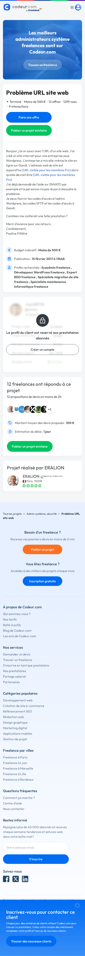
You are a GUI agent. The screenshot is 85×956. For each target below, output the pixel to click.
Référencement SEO (17, 711)
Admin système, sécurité (41, 514)
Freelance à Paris (15, 757)
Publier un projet (42, 549)
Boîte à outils (12, 625)
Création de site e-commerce (23, 706)
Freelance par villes (18, 750)
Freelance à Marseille (18, 768)
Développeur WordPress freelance (39, 272)
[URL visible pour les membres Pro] (46, 170)
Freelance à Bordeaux (18, 779)
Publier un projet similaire (29, 130)
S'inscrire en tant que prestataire (26, 665)
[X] (15, 879)
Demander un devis (16, 654)
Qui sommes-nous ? (16, 614)
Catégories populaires (20, 693)
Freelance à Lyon (15, 763)
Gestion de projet (15, 739)
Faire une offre (29, 117)
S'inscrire (35, 859)
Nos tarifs (10, 619)
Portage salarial (14, 676)
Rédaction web (13, 717)
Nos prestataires (14, 671)
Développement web (17, 700)
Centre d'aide (12, 803)
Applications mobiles (17, 733)
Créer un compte (42, 349)
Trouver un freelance (42, 65)
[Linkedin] (25, 879)
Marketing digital (15, 728)
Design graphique (15, 722)
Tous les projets (12, 514)
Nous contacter (14, 809)
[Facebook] (6, 879)
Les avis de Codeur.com (19, 636)
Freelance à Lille (14, 774)
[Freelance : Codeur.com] (23, 7)
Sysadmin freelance (55, 267)
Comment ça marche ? (19, 798)
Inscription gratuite (42, 581)
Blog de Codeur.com (17, 630)
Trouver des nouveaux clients (31, 941)
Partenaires (11, 682)
